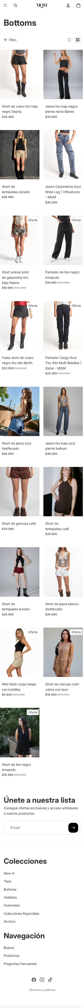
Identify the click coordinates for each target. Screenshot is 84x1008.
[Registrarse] (73, 828)
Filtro (12, 40)
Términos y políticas (42, 990)
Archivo (9, 921)
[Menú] (5, 5)
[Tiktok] (50, 980)
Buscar (9, 948)
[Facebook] (34, 980)
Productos (11, 955)
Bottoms (10, 889)
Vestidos (10, 897)
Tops (7, 881)
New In (9, 873)
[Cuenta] (68, 5)
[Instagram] (42, 980)
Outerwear (12, 905)
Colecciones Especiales (21, 913)
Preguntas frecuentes (20, 963)
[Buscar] (15, 5)
